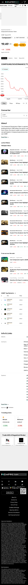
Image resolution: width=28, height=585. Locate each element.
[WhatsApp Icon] (17, 484)
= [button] (26, 115)
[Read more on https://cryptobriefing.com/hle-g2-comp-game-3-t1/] (4, 280)
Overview (4, 58)
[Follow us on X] (20, 5)
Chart (15, 58)
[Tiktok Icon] (24, 484)
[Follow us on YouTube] (25, 5)
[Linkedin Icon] (17, 481)
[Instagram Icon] (4, 484)
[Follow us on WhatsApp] (23, 5)
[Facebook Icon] (10, 481)
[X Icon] (4, 481)
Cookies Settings (14, 507)
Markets (10, 58)
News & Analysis (23, 58)
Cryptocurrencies (5, 29)
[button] (2, 2)
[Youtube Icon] (24, 481)
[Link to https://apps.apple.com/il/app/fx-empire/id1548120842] (5, 488)
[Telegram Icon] (10, 484)
